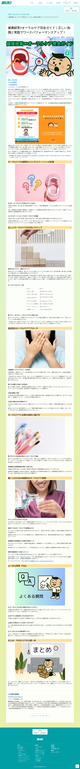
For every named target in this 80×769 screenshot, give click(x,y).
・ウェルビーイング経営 (39, 753)
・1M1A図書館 (37, 760)
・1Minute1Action (21, 750)
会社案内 (76, 2)
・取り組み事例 (38, 759)
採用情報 (52, 747)
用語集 (52, 750)
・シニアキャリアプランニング (23, 759)
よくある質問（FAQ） (55, 748)
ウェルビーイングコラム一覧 (21, 14)
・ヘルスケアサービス (39, 757)
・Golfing (19, 752)
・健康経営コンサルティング (23, 755)
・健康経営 (37, 755)
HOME (31, 2)
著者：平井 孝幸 (12, 80)
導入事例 (58, 2)
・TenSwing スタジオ (21, 760)
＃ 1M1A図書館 (12, 82)
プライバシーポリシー (55, 752)
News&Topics (40, 3)
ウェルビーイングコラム (67, 3)
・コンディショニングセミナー (23, 757)
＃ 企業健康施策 (12, 85)
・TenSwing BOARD (21, 753)
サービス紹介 (49, 2)
